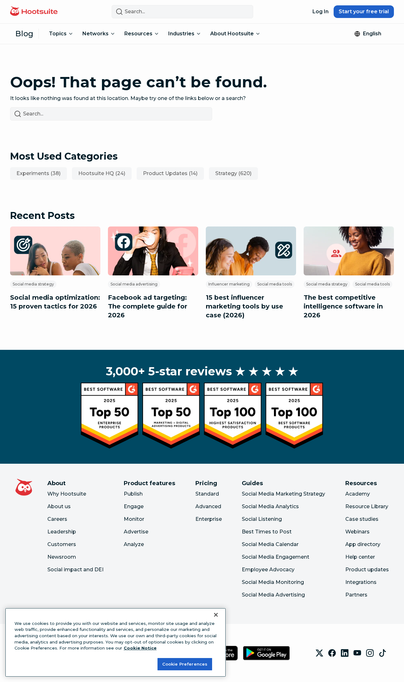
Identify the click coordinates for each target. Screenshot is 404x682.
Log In (320, 12)
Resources (138, 34)
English (372, 34)
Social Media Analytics (270, 506)
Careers (57, 519)
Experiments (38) (38, 173)
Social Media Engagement (275, 557)
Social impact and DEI (75, 570)
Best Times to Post (267, 532)
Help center (360, 557)
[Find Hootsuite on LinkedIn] (344, 653)
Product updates (367, 570)
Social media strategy (33, 284)
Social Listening (262, 519)
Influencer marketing (229, 284)
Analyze (134, 544)
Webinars (357, 532)
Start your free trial (364, 12)
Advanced (208, 506)
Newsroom (61, 557)
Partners (356, 595)
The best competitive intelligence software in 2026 (343, 306)
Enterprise (208, 519)
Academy (357, 494)
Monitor (134, 519)
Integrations (361, 582)
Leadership (61, 532)
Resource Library (366, 506)
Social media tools (274, 284)
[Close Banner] (216, 615)
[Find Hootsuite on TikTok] (382, 653)
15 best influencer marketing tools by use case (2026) (244, 306)
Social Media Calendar (270, 544)
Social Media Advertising (273, 595)
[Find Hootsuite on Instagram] (370, 653)
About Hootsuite (232, 34)
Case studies (361, 519)
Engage (134, 506)
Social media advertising (133, 284)
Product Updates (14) (170, 173)
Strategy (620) (233, 173)
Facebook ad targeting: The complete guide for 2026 (147, 306)
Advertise (136, 532)
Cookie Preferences (184, 663)
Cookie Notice (140, 647)
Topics (58, 34)
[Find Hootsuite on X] (319, 653)
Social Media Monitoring (273, 582)
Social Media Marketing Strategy (283, 494)
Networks (95, 34)
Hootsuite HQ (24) (101, 173)
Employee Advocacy (268, 570)
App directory (362, 544)
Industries (181, 34)
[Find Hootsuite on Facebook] (332, 653)
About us (59, 506)
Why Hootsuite (66, 494)
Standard (207, 494)
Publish (133, 494)
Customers (61, 544)
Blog (24, 33)
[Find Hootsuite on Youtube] (357, 653)
